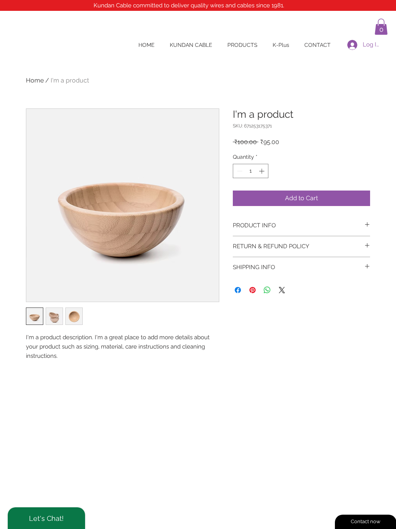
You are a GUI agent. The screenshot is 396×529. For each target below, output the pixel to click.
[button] (381, 27)
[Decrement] (239, 171)
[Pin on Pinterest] (252, 290)
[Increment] (262, 171)
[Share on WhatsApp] (267, 290)
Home (35, 80)
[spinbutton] (251, 171)
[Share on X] (282, 290)
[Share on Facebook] (237, 290)
